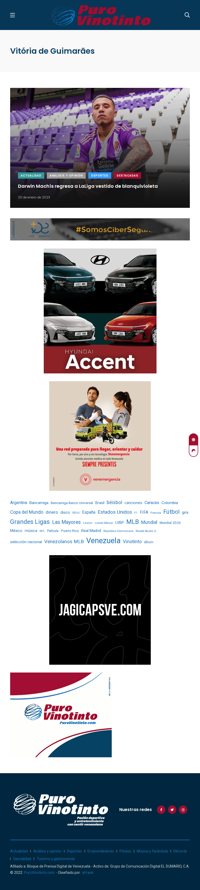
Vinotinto (132, 541)
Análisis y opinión (66, 175)
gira (185, 512)
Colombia (169, 502)
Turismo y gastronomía (56, 859)
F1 (136, 512)
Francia (156, 512)
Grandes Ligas (30, 521)
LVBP (119, 522)
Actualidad (31, 175)
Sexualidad (22, 859)
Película (53, 531)
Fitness (125, 851)
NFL (42, 531)
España (88, 512)
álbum (148, 542)
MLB (132, 521)
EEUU (76, 512)
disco (65, 512)
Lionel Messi (104, 523)
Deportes (99, 175)
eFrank (87, 872)
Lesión (87, 523)
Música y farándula (152, 851)
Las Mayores (66, 522)
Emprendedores (101, 851)
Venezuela (103, 540)
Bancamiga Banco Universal (72, 503)
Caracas (152, 502)
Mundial (149, 522)
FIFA (144, 512)
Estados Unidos (115, 512)
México (16, 531)
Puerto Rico (70, 531)
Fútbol (171, 511)
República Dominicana (118, 531)
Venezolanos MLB (64, 541)
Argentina (18, 502)
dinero (52, 512)
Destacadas (127, 175)
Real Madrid (91, 530)
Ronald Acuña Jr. (146, 531)
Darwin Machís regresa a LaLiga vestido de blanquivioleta (88, 186)
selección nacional (26, 542)
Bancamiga (38, 502)
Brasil (99, 503)
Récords (180, 851)
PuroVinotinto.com (39, 872)
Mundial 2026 (170, 522)
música (31, 531)
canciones (133, 503)
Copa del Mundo (26, 512)
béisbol (114, 502)
